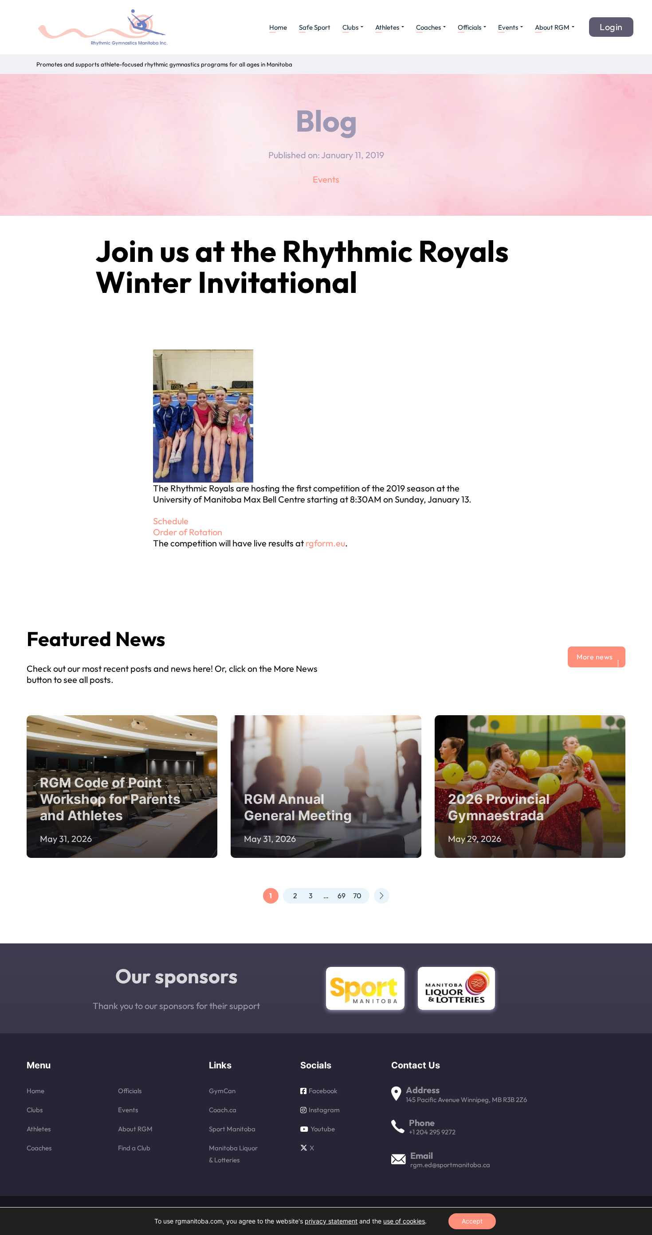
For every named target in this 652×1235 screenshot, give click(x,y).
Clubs (350, 27)
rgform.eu (325, 543)
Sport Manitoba (232, 1129)
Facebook (323, 1091)
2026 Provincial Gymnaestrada (499, 807)
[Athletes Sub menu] (402, 27)
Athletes (387, 27)
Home (278, 27)
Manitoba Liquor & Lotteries (233, 1154)
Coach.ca (222, 1110)
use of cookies (404, 1221)
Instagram (324, 1110)
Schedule (171, 520)
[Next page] (381, 896)
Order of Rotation (187, 532)
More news (595, 656)
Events (508, 27)
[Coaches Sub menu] (444, 27)
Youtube (322, 1129)
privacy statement (331, 1221)
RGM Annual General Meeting (298, 807)
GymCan (222, 1091)
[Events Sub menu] (521, 27)
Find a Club (134, 1148)
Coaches (428, 27)
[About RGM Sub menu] (573, 27)
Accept (472, 1221)
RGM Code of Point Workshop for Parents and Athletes (110, 799)
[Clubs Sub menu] (362, 27)
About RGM (552, 27)
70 (357, 895)
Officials (469, 27)
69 (342, 895)
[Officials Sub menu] (484, 27)
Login (611, 26)
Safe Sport (314, 27)
